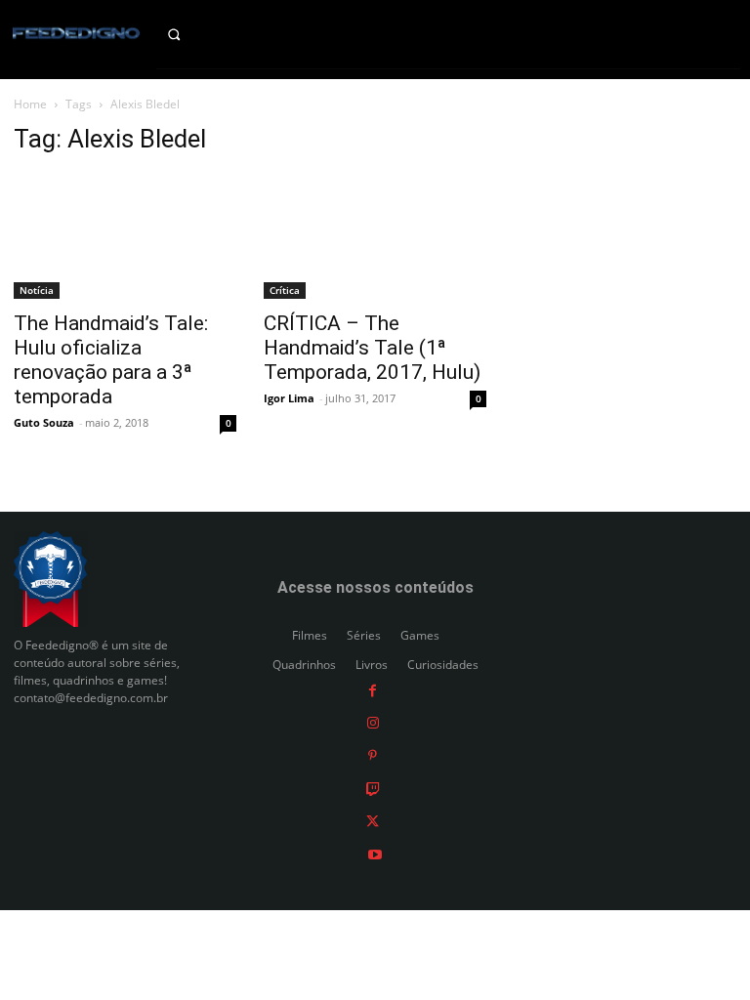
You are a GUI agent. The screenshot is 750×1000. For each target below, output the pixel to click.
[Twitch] (373, 787)
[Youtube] (375, 853)
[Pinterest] (372, 755)
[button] (188, 34)
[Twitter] (372, 820)
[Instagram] (373, 722)
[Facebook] (372, 689)
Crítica (285, 290)
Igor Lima (289, 398)
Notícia (37, 290)
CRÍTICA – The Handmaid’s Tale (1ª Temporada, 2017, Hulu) (372, 348)
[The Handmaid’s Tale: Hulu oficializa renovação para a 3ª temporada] (125, 236)
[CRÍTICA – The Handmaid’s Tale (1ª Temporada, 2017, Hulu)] (375, 236)
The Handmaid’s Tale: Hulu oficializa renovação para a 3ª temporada (111, 360)
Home (30, 104)
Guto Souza (44, 422)
